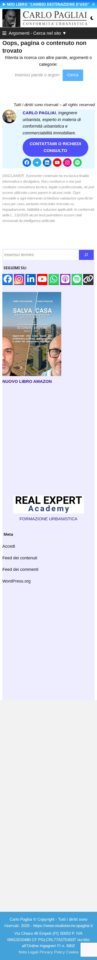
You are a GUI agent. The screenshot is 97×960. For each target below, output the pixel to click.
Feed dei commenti (20, 569)
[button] (93, 4)
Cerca (72, 75)
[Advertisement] (48, 440)
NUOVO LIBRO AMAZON (27, 381)
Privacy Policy (52, 952)
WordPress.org (16, 581)
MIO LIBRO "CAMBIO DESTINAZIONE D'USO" (48, 4)
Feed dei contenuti (19, 558)
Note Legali (28, 952)
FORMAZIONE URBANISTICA (48, 519)
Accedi (8, 546)
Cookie (72, 952)
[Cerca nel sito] (86, 255)
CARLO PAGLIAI (39, 113)
